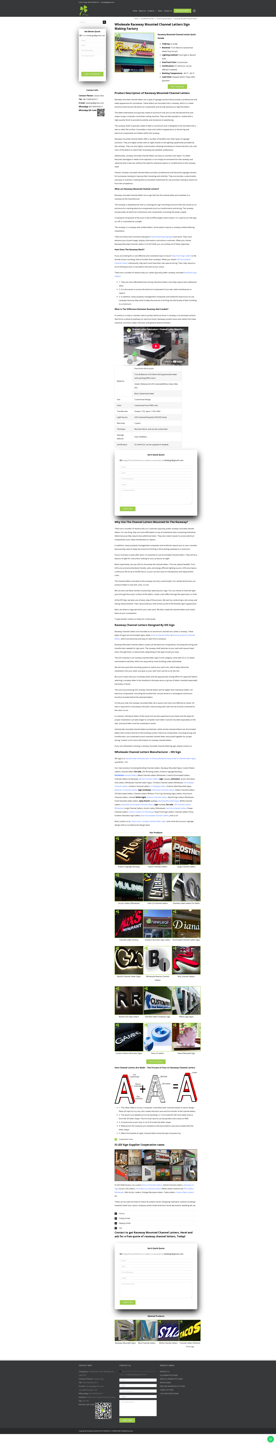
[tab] (156, 1139)
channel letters (126, 775)
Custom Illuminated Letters (178, 775)
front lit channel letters (160, 635)
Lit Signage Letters (158, 786)
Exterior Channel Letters (157, 797)
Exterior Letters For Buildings (141, 812)
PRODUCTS (164, 1371)
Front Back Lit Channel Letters (148, 1188)
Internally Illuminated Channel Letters (137, 804)
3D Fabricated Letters (124, 793)
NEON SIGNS (165, 1382)
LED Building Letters (150, 771)
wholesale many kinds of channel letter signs (176, 758)
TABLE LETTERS (166, 1390)
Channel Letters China (184, 812)
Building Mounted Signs (168, 801)
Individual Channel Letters (163, 790)
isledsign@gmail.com (107, 2)
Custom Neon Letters (185, 1192)
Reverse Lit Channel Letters (126, 790)
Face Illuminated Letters (176, 808)
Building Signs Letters (173, 793)
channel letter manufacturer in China (141, 758)
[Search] (194, 11)
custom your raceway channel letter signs (148, 821)
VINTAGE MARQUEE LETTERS (172, 1386)
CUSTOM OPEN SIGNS (169, 1393)
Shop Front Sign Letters (181, 256)
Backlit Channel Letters (148, 779)
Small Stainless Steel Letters (126, 801)
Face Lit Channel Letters (152, 1185)
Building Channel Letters (149, 768)
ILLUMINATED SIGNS (169, 1375)
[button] (270, 1439)
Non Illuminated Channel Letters (155, 815)
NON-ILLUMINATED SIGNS (171, 1379)
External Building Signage (161, 236)
